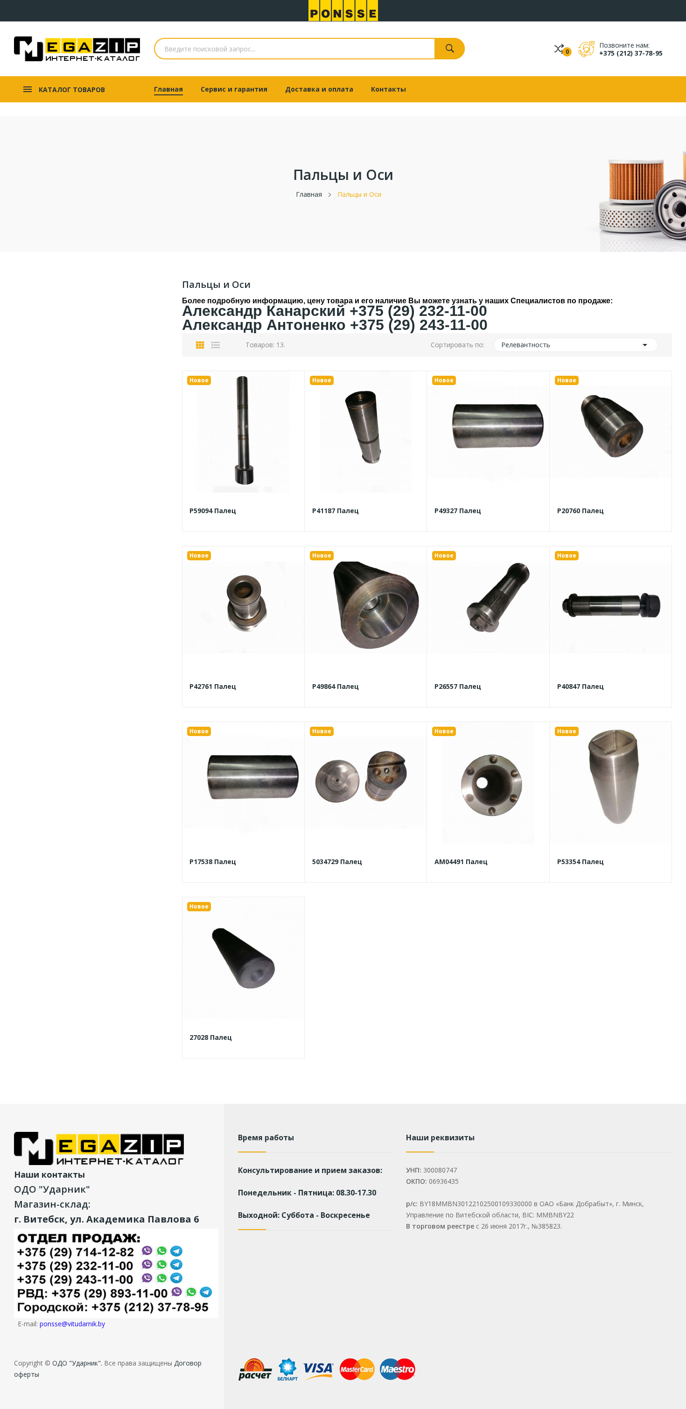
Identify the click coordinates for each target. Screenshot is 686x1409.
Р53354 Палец (580, 862)
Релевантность (576, 344)
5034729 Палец (337, 862)
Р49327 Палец (457, 511)
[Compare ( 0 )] (559, 48)
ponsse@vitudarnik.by (72, 1323)
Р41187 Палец (335, 511)
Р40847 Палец (580, 686)
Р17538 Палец (212, 862)
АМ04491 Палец (461, 862)
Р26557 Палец (457, 686)
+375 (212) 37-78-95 (631, 53)
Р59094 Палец (212, 511)
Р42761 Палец (212, 686)
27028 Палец (210, 1037)
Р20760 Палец (580, 511)
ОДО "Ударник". (76, 1363)
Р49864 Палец (335, 686)
